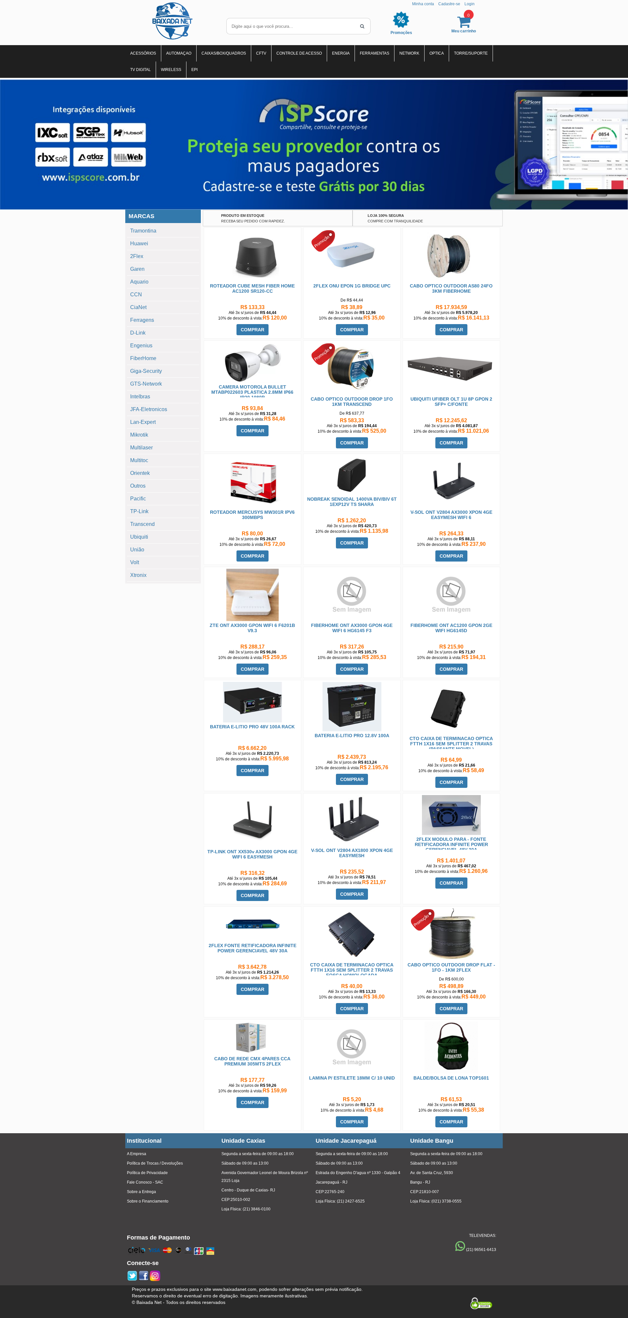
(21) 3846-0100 (256, 1209)
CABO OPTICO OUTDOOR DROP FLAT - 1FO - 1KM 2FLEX (451, 967)
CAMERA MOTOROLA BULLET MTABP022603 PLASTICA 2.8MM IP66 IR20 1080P (252, 392)
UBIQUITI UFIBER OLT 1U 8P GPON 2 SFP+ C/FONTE (451, 401)
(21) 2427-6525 (351, 1201)
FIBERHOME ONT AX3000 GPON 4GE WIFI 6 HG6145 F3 (351, 628)
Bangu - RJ (420, 1182)
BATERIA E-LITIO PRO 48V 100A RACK (252, 726)
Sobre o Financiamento (147, 1201)
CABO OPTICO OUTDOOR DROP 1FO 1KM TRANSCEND (352, 401)
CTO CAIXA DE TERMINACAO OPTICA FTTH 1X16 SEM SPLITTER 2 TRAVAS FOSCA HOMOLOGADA (351, 970)
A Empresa (136, 1154)
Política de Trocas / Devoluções (155, 1163)
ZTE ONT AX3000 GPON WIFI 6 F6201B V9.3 (252, 628)
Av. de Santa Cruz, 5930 (431, 1173)
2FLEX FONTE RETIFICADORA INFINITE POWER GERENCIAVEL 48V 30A (252, 948)
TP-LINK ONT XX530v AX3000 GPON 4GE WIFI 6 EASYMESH (252, 854)
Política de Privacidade (147, 1173)
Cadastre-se (449, 4)
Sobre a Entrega (141, 1191)
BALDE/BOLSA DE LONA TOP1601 (451, 1078)
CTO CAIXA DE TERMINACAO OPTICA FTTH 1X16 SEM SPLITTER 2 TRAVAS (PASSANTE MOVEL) (451, 744)
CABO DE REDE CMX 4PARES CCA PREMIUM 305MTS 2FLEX (252, 1061)
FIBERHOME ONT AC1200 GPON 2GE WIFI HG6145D (451, 628)
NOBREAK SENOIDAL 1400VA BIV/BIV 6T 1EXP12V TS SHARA (352, 501)
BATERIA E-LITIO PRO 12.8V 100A (352, 735)
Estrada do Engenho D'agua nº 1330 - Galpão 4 (358, 1173)
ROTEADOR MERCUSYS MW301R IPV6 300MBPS (252, 515)
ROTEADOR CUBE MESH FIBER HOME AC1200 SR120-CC (252, 288)
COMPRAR (252, 329)
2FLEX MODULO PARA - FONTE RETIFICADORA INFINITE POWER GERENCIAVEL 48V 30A (451, 844)
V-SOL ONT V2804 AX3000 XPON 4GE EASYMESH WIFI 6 (451, 515)
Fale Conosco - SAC (145, 1182)
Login (469, 4)
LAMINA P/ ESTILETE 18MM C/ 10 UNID (352, 1078)
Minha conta (423, 4)
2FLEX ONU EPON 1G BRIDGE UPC (352, 285)
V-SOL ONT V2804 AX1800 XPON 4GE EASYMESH (352, 853)
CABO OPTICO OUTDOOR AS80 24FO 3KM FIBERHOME (451, 288)
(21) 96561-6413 (481, 1249)
